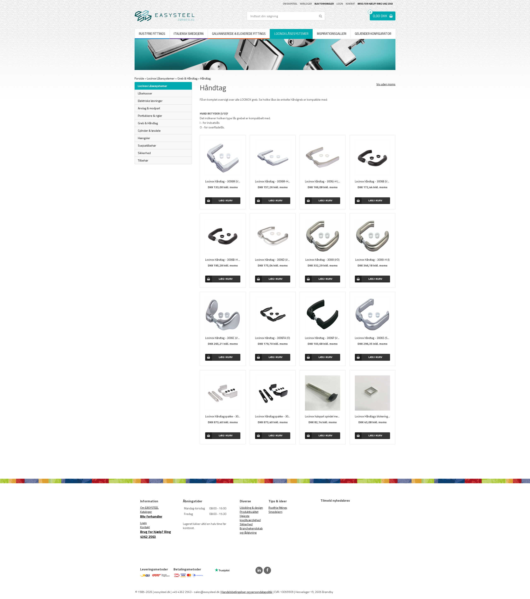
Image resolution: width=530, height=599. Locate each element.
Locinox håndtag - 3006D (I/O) (272, 260)
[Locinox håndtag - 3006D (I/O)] (272, 236)
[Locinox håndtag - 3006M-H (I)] (272, 158)
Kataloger (306, 3)
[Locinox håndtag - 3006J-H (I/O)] (322, 158)
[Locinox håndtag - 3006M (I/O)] (222, 158)
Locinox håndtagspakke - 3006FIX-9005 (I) (272, 416)
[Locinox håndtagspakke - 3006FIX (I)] (222, 393)
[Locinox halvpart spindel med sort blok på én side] (322, 393)
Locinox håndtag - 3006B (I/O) (372, 181)
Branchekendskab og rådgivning (251, 530)
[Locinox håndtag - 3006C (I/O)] (222, 314)
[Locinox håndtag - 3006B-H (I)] (222, 236)
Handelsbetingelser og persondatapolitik (246, 592)
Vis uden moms (385, 84)
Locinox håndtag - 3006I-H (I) (372, 260)
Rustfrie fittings (278, 507)
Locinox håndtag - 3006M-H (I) (272, 181)
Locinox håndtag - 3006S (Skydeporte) (372, 338)
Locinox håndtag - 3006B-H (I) (222, 260)
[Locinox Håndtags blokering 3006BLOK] (372, 393)
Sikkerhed (246, 524)
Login (339, 3)
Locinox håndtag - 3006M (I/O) (222, 181)
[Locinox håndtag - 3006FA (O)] (272, 314)
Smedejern (275, 512)
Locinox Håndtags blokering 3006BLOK (372, 416)
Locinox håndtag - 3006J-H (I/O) (322, 181)
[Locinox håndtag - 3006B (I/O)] (372, 158)
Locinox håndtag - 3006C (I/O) (222, 338)
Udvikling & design (251, 507)
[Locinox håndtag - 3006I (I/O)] (322, 236)
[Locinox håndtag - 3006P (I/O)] (322, 314)
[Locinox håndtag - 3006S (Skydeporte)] (372, 314)
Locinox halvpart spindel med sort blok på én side (322, 416)
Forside (139, 78)
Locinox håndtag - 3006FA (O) (272, 338)
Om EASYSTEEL (290, 3)
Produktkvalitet (249, 512)
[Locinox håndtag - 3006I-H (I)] (372, 236)
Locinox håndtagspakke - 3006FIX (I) (222, 416)
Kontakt (350, 3)
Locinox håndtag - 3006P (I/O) (322, 338)
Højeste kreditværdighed (250, 518)
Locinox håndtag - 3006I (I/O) (322, 260)
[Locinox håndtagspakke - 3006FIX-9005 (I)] (272, 393)
